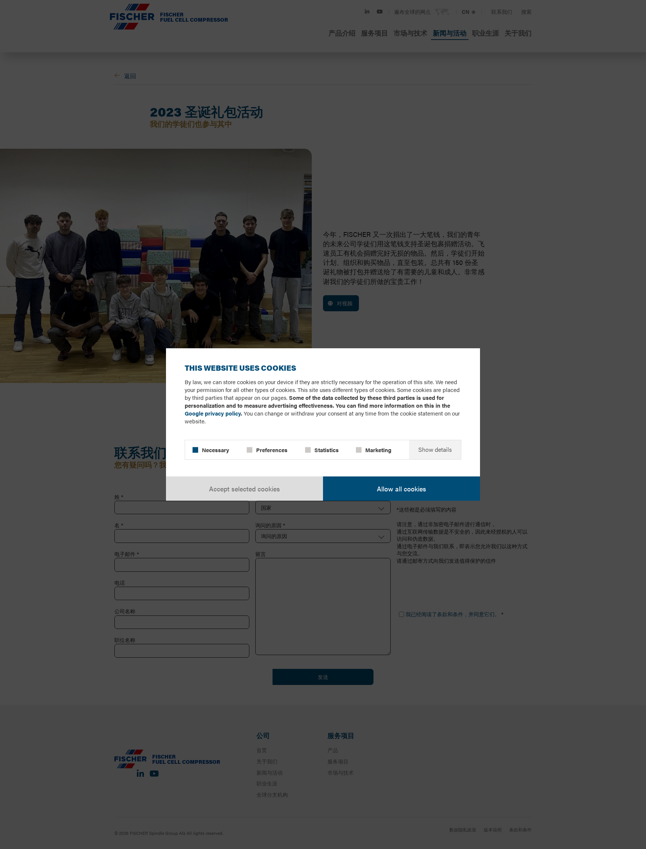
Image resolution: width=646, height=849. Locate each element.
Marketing (378, 450)
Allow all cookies (401, 488)
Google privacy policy (213, 413)
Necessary (215, 450)
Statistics (326, 450)
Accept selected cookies (244, 488)
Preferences (271, 450)
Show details (435, 449)
